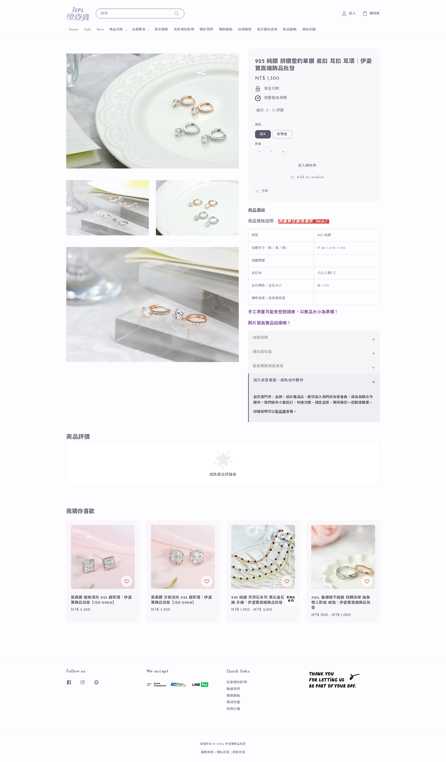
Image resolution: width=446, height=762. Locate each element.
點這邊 (280, 412)
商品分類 (116, 29)
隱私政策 (223, 752)
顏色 (258, 124)
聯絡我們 (233, 689)
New (100, 29)
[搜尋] (176, 13)
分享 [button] (265, 191)
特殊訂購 (233, 709)
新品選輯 (289, 29)
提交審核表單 (267, 29)
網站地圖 (309, 29)
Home (74, 29)
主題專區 (138, 29)
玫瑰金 (282, 134)
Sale (87, 29)
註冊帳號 (244, 29)
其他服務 (161, 29)
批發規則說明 (184, 29)
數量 (258, 143)
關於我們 (206, 29)
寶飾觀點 (225, 29)
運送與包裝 (262, 352)
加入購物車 (307, 166)
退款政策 (239, 752)
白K (263, 134)
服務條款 (207, 752)
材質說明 (260, 338)
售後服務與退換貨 (268, 366)
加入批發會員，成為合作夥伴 (278, 380)
